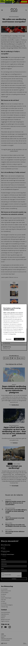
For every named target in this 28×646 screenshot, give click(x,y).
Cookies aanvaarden (19, 339)
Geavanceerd (8, 339)
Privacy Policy (13, 334)
